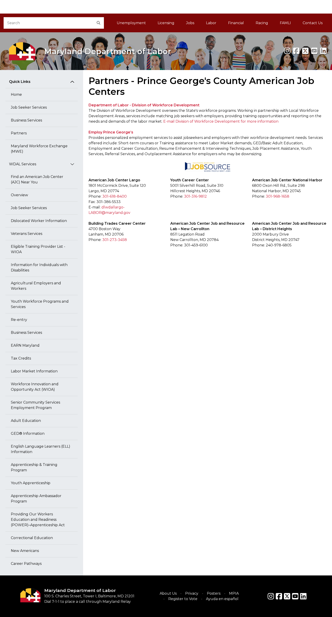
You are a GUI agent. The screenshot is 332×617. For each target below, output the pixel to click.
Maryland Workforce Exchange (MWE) (39, 149)
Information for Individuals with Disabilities (39, 267)
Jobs (190, 23)
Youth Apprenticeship (30, 483)
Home (16, 94)
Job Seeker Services (29, 107)
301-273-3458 (114, 240)
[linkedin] (323, 51)
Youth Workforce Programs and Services (40, 304)
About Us (168, 593)
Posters (213, 593)
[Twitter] (287, 596)
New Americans (25, 551)
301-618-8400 (114, 196)
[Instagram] (287, 51)
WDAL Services (22, 164)
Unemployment (131, 23)
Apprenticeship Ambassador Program (36, 498)
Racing (262, 23)
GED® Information (27, 433)
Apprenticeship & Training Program (34, 467)
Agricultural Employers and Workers (36, 286)
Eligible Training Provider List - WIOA (38, 249)
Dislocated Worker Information (39, 221)
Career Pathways (26, 563)
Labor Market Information (34, 371)
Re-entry (19, 320)
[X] (305, 51)
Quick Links (19, 81)
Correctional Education (32, 538)
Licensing (166, 23)
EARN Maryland (25, 345)
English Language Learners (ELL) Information (40, 449)
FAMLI (288, 24)
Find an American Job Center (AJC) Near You (37, 179)
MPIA (234, 593)
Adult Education (26, 420)
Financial (236, 23)
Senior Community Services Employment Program (35, 405)
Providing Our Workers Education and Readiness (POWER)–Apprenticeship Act (38, 519)
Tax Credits (21, 358)
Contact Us (313, 23)
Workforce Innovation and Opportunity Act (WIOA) (34, 387)
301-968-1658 (277, 196)
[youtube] (314, 51)
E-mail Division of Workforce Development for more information (220, 121)
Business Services (26, 120)
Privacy (191, 593)
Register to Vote (182, 599)
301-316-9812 (195, 196)
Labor (211, 23)
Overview (19, 195)
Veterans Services (26, 233)
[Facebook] (296, 51)
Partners (19, 133)
